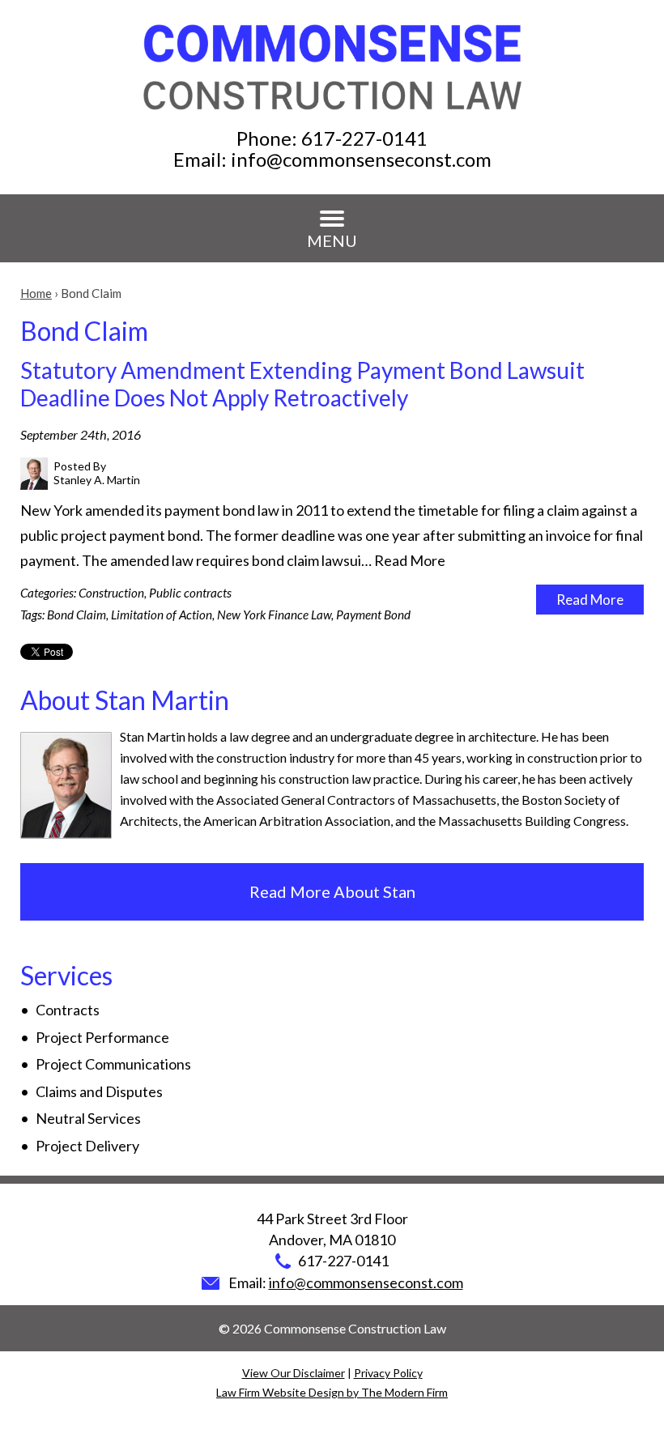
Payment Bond (373, 614)
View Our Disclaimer (293, 1373)
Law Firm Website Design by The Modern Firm (332, 1392)
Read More (409, 560)
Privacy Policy (388, 1373)
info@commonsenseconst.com (361, 159)
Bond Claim (76, 614)
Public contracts (190, 592)
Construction (111, 592)
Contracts (68, 1010)
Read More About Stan (332, 891)
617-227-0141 (364, 138)
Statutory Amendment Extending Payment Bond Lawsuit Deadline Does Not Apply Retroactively (302, 383)
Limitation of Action (161, 614)
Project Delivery (87, 1146)
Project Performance (102, 1037)
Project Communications (113, 1064)
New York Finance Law (274, 614)
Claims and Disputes (99, 1091)
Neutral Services (88, 1118)
